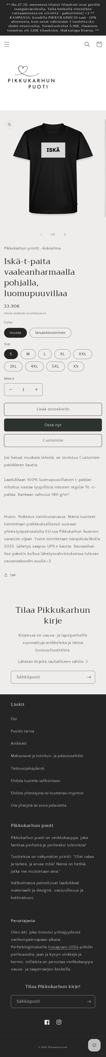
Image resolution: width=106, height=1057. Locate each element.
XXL (82, 354)
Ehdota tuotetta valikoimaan (35, 781)
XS (76, 366)
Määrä (9, 378)
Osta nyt (53, 425)
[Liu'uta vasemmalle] (41, 234)
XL (62, 354)
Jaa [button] (13, 575)
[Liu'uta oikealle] (65, 234)
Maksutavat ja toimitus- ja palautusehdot (47, 756)
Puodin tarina (23, 731)
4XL (34, 366)
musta (15, 333)
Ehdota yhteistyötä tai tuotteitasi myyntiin (47, 793)
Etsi (14, 719)
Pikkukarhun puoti (58, 1047)
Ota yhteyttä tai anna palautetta (38, 805)
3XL (13, 366)
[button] (7, 44)
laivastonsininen (50, 333)
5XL (55, 366)
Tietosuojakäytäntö (28, 768)
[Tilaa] (89, 677)
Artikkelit (19, 743)
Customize (53, 440)
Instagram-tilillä (63, 947)
